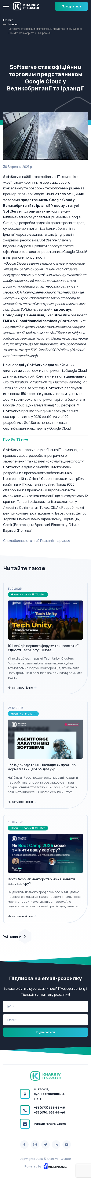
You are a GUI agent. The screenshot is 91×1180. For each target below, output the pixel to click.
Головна (8, 20)
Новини (13, 24)
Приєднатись (71, 6)
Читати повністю (21, 687)
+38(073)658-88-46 (49, 1107)
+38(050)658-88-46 (49, 1112)
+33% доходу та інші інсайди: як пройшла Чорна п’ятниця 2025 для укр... (42, 767)
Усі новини (12, 936)
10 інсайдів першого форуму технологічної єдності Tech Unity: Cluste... (43, 648)
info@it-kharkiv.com (50, 1123)
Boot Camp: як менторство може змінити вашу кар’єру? (41, 881)
